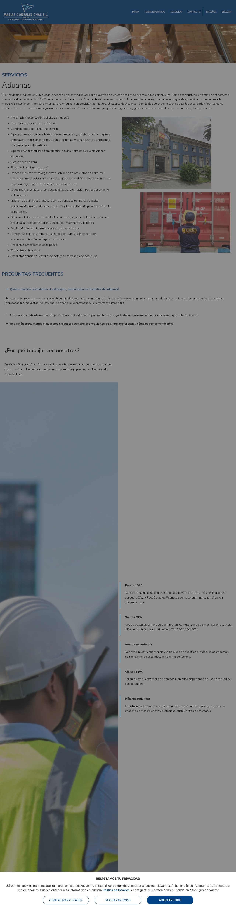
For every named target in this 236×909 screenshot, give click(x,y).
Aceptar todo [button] (170, 900)
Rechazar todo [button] (118, 900)
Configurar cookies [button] (65, 900)
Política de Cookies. (117, 890)
